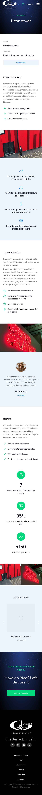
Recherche (21, 779)
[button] (2, 574)
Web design (21, 15)
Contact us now (21, 693)
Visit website (20, 62)
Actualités (21, 775)
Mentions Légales (21, 755)
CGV (21, 760)
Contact (21, 770)
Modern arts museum (21, 636)
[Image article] (21, 618)
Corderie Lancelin (21, 739)
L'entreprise (21, 765)
